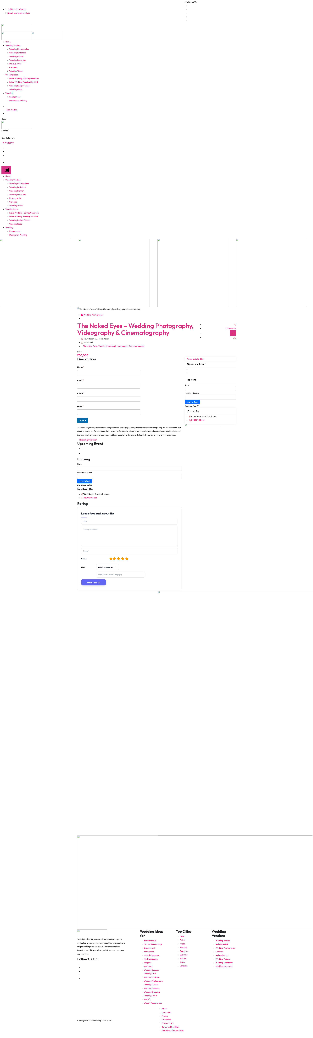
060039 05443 (90, 497)
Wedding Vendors (12, 45)
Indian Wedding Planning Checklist (23, 82)
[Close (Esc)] (305, 2)
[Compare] (235, 324)
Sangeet (147, 962)
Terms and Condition (170, 1027)
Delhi (182, 936)
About (164, 1008)
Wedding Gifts (150, 973)
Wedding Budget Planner (19, 86)
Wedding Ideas (11, 74)
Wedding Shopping (152, 992)
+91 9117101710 (7, 143)
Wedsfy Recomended (153, 1003)
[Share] (310, 2)
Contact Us (166, 1012)
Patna (182, 940)
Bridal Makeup (150, 940)
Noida (182, 943)
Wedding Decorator (17, 60)
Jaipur (182, 962)
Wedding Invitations (17, 52)
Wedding (9, 93)
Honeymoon (149, 951)
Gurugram (184, 951)
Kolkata (183, 958)
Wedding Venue (150, 995)
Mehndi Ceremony (151, 955)
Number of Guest (84, 472)
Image (83, 567)
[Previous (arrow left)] (4, 519)
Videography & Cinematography (131, 346)
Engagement (14, 97)
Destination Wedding (18, 100)
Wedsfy (147, 999)
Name (80, 367)
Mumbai (183, 947)
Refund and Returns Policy (173, 1030)
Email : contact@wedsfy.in (19, 13)
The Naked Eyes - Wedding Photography (100, 346)
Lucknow (183, 954)
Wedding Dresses (151, 970)
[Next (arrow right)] (308, 519)
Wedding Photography (153, 981)
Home (8, 41)
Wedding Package (151, 977)
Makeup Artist (15, 63)
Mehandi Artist (222, 955)
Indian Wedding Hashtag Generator (24, 78)
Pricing (165, 1016)
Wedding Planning (151, 988)
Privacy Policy (168, 1023)
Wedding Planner (16, 56)
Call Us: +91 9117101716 (17, 9)
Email (80, 380)
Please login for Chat (88, 440)
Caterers (13, 67)
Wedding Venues (16, 71)
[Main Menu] (6, 170)
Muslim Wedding (151, 959)
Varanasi (183, 966)
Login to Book (84, 481)
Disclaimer (166, 1019)
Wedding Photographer (19, 49)
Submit (82, 420)
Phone (80, 393)
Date (80, 406)
